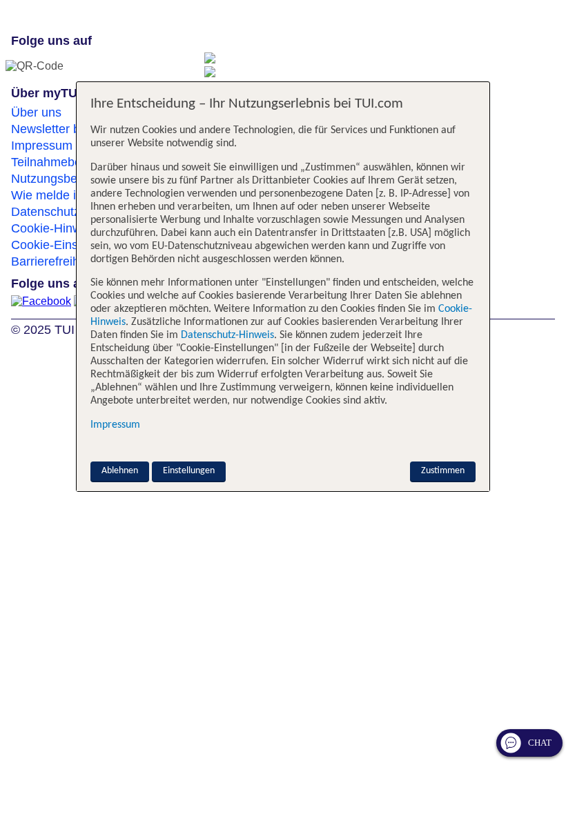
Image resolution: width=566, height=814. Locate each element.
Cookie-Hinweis (54, 228)
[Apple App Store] (334, 59)
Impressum (41, 145)
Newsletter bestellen (67, 129)
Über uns (36, 112)
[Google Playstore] (334, 73)
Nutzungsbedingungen (73, 179)
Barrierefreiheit (51, 261)
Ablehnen (119, 471)
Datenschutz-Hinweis (227, 335)
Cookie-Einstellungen (69, 245)
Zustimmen (443, 471)
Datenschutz (45, 212)
